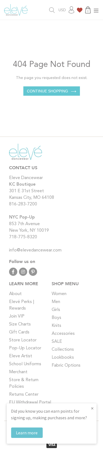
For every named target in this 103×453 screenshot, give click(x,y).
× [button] (92, 408)
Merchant (18, 372)
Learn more (27, 432)
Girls (56, 310)
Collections (63, 349)
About (15, 294)
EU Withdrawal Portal (30, 402)
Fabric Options (66, 365)
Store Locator (23, 340)
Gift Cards (19, 332)
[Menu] (96, 10)
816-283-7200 (23, 204)
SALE (57, 341)
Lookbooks (63, 357)
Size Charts (20, 324)
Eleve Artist (20, 356)
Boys (56, 318)
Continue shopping (47, 91)
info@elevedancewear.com (35, 250)
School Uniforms (25, 364)
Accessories (63, 334)
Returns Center (23, 394)
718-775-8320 (23, 237)
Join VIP (16, 316)
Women (59, 294)
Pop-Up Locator (25, 348)
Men (56, 302)
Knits (56, 326)
